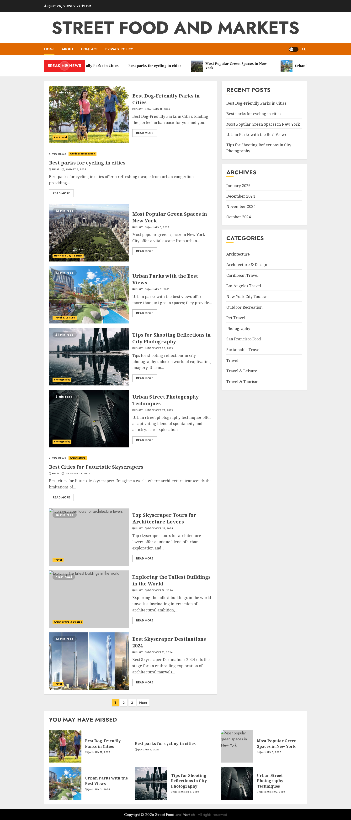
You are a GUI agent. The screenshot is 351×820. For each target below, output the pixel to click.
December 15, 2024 (160, 652)
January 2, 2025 (159, 289)
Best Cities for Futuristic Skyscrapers (96, 467)
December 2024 (240, 196)
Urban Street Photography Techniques (270, 781)
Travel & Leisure (64, 317)
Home (49, 49)
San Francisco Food (243, 339)
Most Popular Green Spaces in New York (263, 124)
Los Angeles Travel (243, 285)
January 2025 (238, 185)
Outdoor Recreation (82, 153)
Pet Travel (60, 137)
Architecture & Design (68, 622)
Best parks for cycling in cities (87, 162)
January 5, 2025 (158, 227)
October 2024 (238, 217)
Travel (58, 560)
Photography (62, 379)
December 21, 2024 (160, 528)
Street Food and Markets (175, 27)
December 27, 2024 (160, 410)
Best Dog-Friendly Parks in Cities (256, 103)
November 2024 (240, 206)
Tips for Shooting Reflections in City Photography (171, 338)
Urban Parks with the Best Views (256, 134)
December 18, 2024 (160, 590)
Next (143, 702)
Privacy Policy (119, 49)
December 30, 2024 (160, 348)
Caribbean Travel (242, 275)
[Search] (304, 49)
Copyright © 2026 (139, 814)
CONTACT (89, 49)
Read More (144, 133)
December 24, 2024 (77, 473)
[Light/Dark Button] (293, 49)
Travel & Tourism (242, 381)
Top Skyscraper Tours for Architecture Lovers (164, 518)
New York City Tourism (68, 255)
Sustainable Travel (243, 349)
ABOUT (68, 49)
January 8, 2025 (75, 169)
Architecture (77, 458)
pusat (139, 109)
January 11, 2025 (159, 109)
